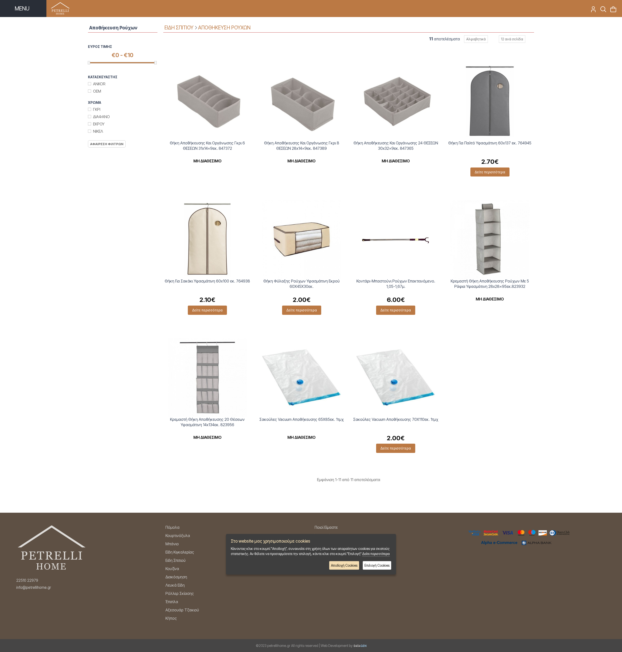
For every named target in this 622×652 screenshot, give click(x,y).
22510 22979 (27, 580)
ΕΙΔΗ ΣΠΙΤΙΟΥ (178, 28)
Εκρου (98, 124)
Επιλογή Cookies (376, 565)
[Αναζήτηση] (601, 10)
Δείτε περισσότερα (490, 172)
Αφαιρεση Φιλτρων (106, 144)
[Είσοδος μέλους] (591, 10)
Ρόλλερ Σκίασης (179, 593)
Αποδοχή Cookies (344, 565)
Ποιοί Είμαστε (326, 527)
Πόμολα (172, 527)
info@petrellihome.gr (33, 587)
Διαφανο (101, 116)
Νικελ (98, 131)
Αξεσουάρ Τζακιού (182, 610)
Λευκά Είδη (175, 585)
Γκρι (96, 109)
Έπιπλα (171, 601)
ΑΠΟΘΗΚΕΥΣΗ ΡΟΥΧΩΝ (224, 28)
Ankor (99, 83)
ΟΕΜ (97, 91)
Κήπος (171, 618)
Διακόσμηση (176, 576)
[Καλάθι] (611, 10)
